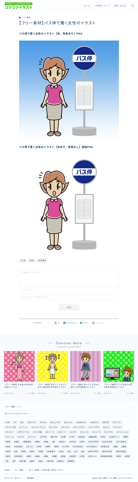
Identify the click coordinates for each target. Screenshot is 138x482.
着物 (38, 456)
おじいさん (55, 422)
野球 (119, 456)
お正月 (106, 422)
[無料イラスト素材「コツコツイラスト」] (18, 6)
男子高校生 (121, 451)
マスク (21, 437)
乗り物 (54, 437)
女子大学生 (108, 442)
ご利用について (102, 6)
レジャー (32, 437)
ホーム (87, 6)
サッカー (10, 432)
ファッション (123, 432)
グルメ (107, 427)
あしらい (32, 422)
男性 (8, 456)
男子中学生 (93, 451)
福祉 (46, 456)
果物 (24, 451)
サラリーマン (24, 432)
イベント (24, 427)
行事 (82, 456)
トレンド (85, 432)
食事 (32, 461)
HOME (7, 470)
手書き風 (105, 447)
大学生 (73, 442)
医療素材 (27, 442)
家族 (57, 447)
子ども (30, 447)
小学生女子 (78, 447)
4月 (8, 422)
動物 (126, 437)
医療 (17, 442)
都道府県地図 (107, 456)
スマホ (74, 432)
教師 (124, 447)
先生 (103, 437)
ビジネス (109, 432)
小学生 (66, 447)
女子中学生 (93, 442)
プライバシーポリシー (13, 478)
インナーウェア (39, 427)
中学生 (44, 437)
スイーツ (50, 432)
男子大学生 (107, 451)
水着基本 (51, 451)
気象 (32, 451)
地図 (46, 442)
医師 (8, 442)
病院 (29, 456)
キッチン (66, 427)
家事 (48, 447)
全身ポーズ (114, 437)
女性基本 (19, 447)
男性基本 (19, 456)
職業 (55, 456)
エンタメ (54, 427)
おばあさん (82, 422)
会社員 (82, 437)
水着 (41, 451)
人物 (72, 437)
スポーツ (62, 432)
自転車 (73, 456)
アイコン (117, 422)
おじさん (69, 422)
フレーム (10, 437)
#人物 (23, 260)
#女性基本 (42, 260)
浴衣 (62, 451)
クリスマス (94, 427)
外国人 (62, 442)
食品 (41, 461)
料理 (8, 451)
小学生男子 (92, 447)
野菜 (128, 456)
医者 (38, 442)
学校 (39, 447)
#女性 (31, 260)
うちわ (43, 422)
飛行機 (23, 461)
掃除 (116, 447)
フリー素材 (26, 17)
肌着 (63, 456)
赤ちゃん (93, 456)
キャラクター (80, 427)
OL (22, 422)
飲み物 (50, 461)
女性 (8, 447)
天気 (82, 442)
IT (15, 422)
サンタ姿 (38, 432)
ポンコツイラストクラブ (18, 414)
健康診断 (93, 437)
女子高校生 (121, 442)
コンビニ (118, 427)
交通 (64, 437)
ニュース (97, 432)
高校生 (61, 461)
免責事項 (30, 478)
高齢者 (71, 461)
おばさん (95, 422)
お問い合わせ (120, 6)
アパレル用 (11, 427)
